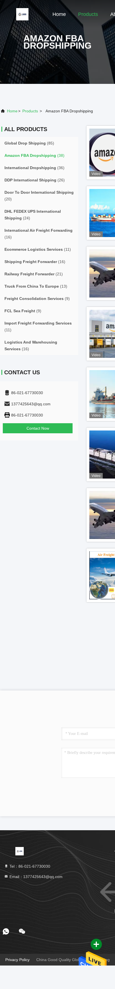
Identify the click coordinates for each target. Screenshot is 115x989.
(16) (38, 233)
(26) (34, 180)
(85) (29, 143)
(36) (34, 167)
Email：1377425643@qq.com (35, 876)
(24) (32, 214)
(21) (33, 274)
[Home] (22, 14)
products (30, 111)
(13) (35, 286)
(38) (34, 155)
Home (59, 14)
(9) (37, 298)
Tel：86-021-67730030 (29, 866)
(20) (39, 195)
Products (88, 14)
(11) (37, 249)
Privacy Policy (17, 959)
